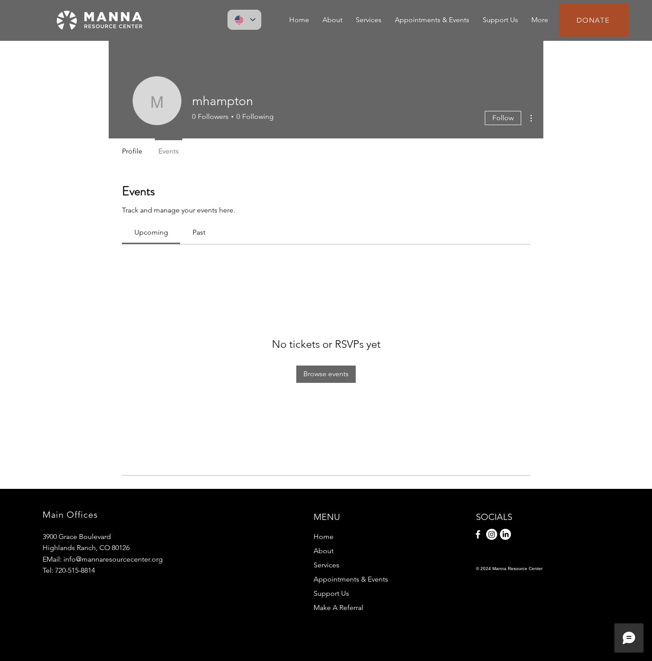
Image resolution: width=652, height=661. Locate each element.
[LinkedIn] (505, 534)
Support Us (331, 593)
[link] (151, 232)
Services (326, 565)
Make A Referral (338, 607)
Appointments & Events (351, 579)
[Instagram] (491, 534)
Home (324, 536)
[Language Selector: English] (244, 20)
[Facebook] (477, 534)
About (324, 551)
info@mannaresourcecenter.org (113, 559)
